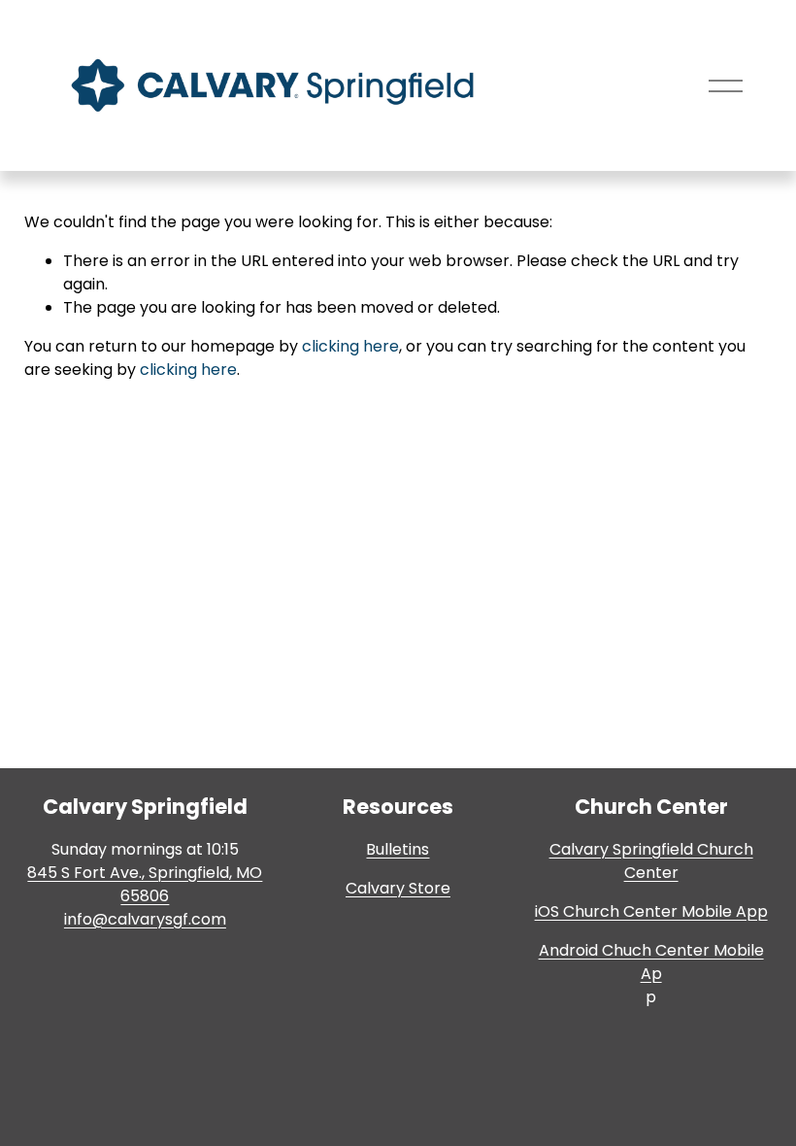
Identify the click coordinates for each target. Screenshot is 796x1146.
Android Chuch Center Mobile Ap (651, 962)
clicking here (350, 346)
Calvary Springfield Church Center (651, 861)
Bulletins (397, 849)
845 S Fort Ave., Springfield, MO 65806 (144, 884)
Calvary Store (398, 888)
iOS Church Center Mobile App (651, 911)
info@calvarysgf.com (145, 919)
